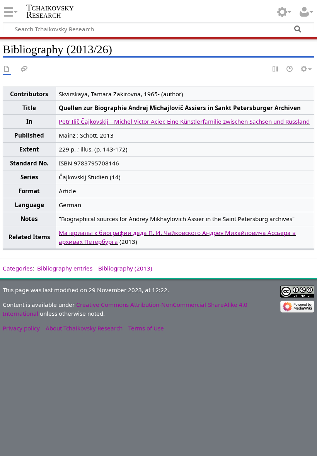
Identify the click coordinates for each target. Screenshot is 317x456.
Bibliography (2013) (125, 268)
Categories (17, 268)
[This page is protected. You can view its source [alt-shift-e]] (275, 69)
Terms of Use (146, 328)
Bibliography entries (64, 268)
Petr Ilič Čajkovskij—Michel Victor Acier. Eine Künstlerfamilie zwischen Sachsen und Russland (184, 121)
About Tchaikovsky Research (84, 328)
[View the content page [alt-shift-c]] (7, 69)
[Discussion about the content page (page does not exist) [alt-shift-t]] (24, 69)
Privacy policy (21, 328)
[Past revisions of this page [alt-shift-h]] (290, 69)
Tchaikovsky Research (50, 11)
